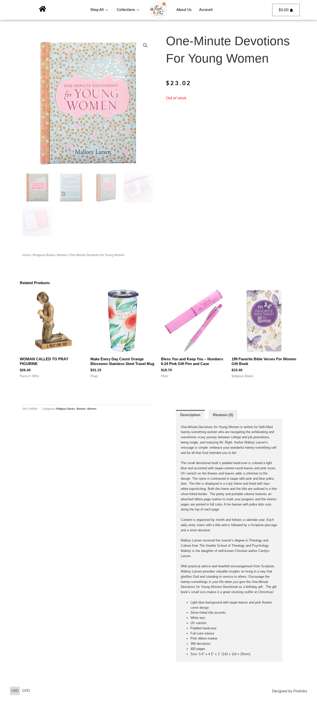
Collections (126, 10)
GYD (26, 691)
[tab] (190, 415)
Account (205, 10)
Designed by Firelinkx (289, 691)
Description (190, 415)
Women (62, 255)
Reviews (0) (223, 415)
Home (26, 255)
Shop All (97, 10)
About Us (184, 10)
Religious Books (44, 255)
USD (15, 691)
